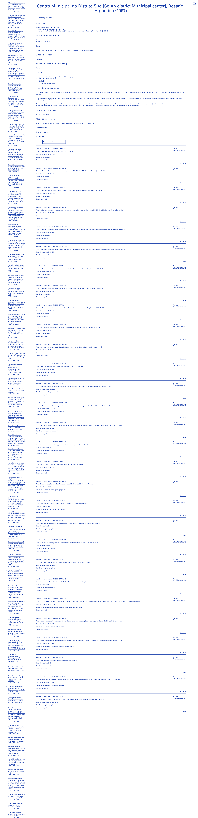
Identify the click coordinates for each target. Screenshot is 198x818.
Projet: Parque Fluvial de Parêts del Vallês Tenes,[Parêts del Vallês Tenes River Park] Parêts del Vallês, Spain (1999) (16, 279)
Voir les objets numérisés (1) (45, 17)
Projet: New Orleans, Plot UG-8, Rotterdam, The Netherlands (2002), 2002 (16, 668)
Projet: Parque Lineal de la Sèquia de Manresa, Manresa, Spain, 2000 (16, 427)
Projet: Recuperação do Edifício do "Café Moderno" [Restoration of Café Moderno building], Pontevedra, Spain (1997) (16, 47)
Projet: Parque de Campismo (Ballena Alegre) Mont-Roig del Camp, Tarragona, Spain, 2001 (16, 621)
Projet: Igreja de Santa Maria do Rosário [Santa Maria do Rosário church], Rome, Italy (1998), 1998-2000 (16, 59)
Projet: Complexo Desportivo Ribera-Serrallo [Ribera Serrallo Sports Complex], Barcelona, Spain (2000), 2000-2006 (16, 344)
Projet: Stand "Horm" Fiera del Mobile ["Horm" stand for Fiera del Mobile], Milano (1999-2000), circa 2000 (16, 332)
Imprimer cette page (42, 19)
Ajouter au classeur (179, 150)
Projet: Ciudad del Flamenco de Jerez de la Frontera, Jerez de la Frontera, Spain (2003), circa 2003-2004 (16, 729)
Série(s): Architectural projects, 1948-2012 (50, 29)
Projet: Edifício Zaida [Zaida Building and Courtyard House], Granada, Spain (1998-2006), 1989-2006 (15, 87)
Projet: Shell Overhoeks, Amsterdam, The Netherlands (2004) (16, 805)
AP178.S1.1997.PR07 (42, 114)
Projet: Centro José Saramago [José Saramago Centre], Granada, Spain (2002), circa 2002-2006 (15, 658)
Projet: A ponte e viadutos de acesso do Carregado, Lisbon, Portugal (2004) (16, 796)
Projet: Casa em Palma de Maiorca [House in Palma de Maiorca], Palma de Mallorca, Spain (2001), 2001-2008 (16, 545)
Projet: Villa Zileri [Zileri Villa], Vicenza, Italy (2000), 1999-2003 (16, 390)
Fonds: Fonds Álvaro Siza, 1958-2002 (48, 27)
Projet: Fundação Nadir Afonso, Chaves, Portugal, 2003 (16, 771)
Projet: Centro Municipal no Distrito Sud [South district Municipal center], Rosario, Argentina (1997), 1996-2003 (16, 6)
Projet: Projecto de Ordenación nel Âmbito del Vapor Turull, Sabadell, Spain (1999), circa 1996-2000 (16, 292)
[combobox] (54, 142)
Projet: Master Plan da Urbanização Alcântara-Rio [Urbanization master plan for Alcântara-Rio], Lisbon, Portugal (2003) (16, 750)
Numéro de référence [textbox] (50, 142)
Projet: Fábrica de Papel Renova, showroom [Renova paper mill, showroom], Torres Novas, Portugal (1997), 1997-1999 (16, 34)
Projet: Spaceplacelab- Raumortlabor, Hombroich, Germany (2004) (16, 814)
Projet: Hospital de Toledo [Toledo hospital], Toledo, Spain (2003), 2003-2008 (16, 739)
